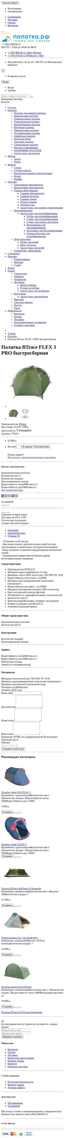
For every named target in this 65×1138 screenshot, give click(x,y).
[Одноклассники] (6, 495)
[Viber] (13, 495)
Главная (12, 107)
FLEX (22, 1012)
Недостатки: (8, 720)
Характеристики (16, 533)
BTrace (14, 1012)
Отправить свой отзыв (13, 749)
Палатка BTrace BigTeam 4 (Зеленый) (21, 888)
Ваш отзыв (7, 734)
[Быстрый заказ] (14, 812)
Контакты (13, 25)
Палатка (5, 1012)
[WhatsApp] (16, 495)
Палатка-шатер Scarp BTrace (16, 987)
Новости (12, 1063)
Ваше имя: (6, 693)
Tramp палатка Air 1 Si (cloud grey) (19, 937)
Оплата (11, 22)
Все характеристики (12, 490)
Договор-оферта (16, 1087)
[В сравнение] (8, 505)
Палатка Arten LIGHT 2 (14, 844)
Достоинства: (8, 707)
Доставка (13, 19)
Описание (13, 530)
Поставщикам (15, 1103)
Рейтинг (5, 742)
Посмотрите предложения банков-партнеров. (32, 457)
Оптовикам (14, 1106)
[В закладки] (5, 505)
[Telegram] (9, 495)
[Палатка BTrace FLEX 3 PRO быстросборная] (31, 406)
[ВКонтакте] (2, 495)
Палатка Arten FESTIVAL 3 (16, 792)
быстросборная (34, 1012)
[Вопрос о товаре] (2, 505)
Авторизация (15, 11)
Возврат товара (16, 1061)
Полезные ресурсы (18, 1066)
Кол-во (11, 446)
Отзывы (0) (14, 536)
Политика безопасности (20, 1082)
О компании (14, 16)
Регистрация (14, 8)
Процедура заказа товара (21, 1058)
